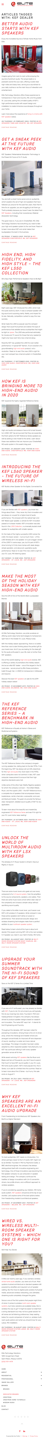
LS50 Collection (16, 526)
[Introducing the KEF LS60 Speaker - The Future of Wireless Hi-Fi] (22, 498)
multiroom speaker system (22, 924)
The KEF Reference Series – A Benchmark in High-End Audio (20, 713)
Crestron (7, 1397)
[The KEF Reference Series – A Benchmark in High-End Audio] (22, 747)
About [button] (4, 1372)
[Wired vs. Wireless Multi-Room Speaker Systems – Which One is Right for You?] (22, 1264)
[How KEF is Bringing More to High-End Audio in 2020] (22, 416)
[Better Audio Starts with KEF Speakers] (22, 59)
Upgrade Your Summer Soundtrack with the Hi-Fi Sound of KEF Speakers (22, 968)
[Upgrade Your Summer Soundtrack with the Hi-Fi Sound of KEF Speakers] (22, 996)
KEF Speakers (36, 123)
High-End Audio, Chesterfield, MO (16, 363)
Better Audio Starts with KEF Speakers (20, 28)
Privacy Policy (34, 1436)
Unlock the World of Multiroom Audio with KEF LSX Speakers (21, 846)
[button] (3, 4)
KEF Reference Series (18, 812)
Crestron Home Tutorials (14, 1400)
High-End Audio (33, 450)
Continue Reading (9, 127)
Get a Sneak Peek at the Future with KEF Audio (21, 144)
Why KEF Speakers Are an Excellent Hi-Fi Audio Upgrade (21, 1103)
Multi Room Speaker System (13, 943)
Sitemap (24, 1436)
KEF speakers (22, 510)
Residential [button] (7, 1375)
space (12, 332)
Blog (4, 1406)
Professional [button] (7, 1379)
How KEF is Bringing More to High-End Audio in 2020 (22, 388)
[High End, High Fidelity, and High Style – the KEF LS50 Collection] (22, 293)
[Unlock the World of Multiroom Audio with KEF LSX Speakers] (22, 878)
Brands (5, 1385)
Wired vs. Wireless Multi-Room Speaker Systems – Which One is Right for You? (21, 1232)
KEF (6, 1011)
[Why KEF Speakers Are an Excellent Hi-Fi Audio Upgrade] (22, 1138)
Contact (5, 1409)
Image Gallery (8, 1382)
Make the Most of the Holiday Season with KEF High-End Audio (21, 583)
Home (4, 1369)
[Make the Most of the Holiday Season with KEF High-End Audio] (22, 616)
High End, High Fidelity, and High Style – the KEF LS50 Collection (21, 263)
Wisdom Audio (9, 1402)
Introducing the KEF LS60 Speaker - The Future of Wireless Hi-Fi (22, 474)
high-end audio (19, 348)
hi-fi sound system (20, 894)
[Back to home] (22, 4)
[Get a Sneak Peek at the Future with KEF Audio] (22, 178)
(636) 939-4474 (7, 1362)
